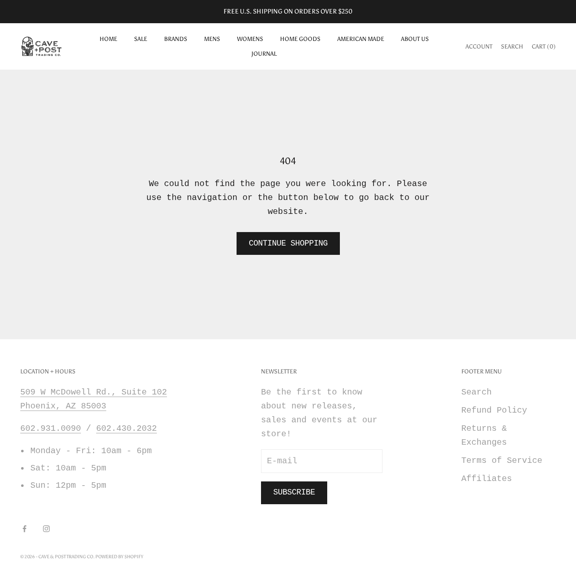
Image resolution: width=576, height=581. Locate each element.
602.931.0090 (50, 428)
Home (108, 39)
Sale (140, 39)
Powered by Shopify (119, 556)
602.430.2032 (126, 428)
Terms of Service (501, 460)
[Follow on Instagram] (46, 528)
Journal (264, 53)
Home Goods (300, 39)
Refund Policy (494, 410)
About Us (415, 39)
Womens (250, 39)
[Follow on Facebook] (24, 528)
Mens (212, 39)
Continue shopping (288, 243)
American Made (360, 39)
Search (476, 392)
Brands (175, 39)
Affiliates (486, 479)
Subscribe (294, 492)
